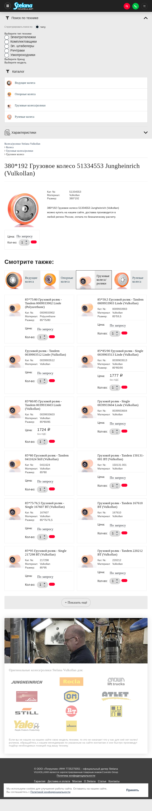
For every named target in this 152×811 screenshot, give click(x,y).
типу (43, 26)
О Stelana (90, 781)
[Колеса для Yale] (27, 732)
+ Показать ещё (76, 602)
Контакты (114, 781)
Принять (132, 790)
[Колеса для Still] (27, 717)
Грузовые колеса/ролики (30, 105)
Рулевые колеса (24, 116)
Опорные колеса (25, 94)
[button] (20, 37)
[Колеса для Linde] (27, 702)
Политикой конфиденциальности (50, 791)
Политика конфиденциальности (76, 775)
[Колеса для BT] (71, 717)
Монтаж (77, 781)
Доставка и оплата (59, 781)
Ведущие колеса (25, 82)
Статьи (102, 781)
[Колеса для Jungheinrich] (27, 687)
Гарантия (39, 781)
